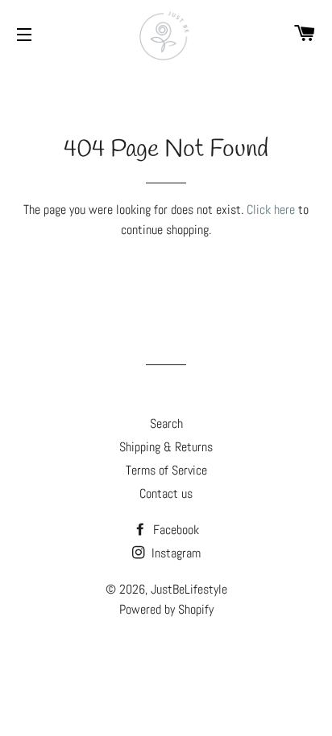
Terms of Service (166, 470)
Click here (271, 209)
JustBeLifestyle (189, 589)
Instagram (174, 553)
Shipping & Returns (166, 446)
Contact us (166, 493)
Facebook (174, 529)
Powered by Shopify (166, 609)
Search (166, 423)
